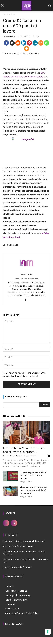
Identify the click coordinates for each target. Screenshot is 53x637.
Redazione (10, 36)
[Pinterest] (29, 43)
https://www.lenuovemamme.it (26, 279)
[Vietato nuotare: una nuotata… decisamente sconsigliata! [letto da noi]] (10, 491)
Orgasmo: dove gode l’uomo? (17, 567)
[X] (12, 43)
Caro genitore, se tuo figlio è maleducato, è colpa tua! (26, 560)
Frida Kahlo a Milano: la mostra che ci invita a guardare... (24, 450)
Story (13, 14)
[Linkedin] (23, 43)
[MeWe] (35, 43)
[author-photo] (26, 270)
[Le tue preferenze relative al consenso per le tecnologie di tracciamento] (48, 632)
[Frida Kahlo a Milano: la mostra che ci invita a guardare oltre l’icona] (26, 432)
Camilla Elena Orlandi (12, 456)
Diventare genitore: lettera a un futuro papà (23, 540)
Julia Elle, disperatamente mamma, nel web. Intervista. (24, 552)
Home (5, 14)
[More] (26, 48)
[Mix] (40, 43)
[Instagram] (14, 523)
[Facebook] (6, 43)
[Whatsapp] (46, 43)
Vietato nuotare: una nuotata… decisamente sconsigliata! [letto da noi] (34, 490)
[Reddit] (17, 43)
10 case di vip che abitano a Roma (18, 546)
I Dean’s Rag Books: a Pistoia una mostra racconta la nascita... (34, 475)
